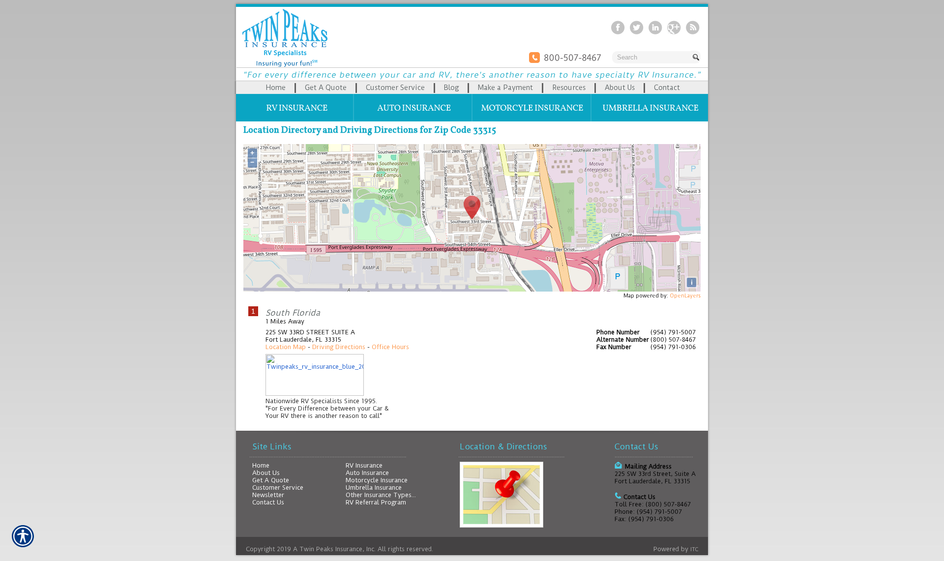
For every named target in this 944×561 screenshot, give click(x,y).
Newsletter (268, 495)
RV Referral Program (376, 502)
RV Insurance (364, 465)
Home (260, 465)
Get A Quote (270, 480)
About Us (266, 472)
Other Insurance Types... (381, 495)
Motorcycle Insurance (377, 480)
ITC (694, 549)
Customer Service (277, 487)
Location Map (286, 347)
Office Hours (390, 347)
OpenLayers (685, 296)
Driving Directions (338, 347)
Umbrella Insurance (374, 487)
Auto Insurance (367, 472)
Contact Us (268, 502)
